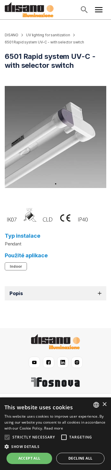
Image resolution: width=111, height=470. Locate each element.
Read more (53, 428)
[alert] (55, 433)
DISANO (11, 35)
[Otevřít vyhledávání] (84, 9)
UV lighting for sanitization (48, 35)
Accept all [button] (29, 458)
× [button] (104, 404)
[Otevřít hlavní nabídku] (98, 9)
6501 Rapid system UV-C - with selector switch (44, 42)
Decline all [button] (80, 458)
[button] (55, 293)
